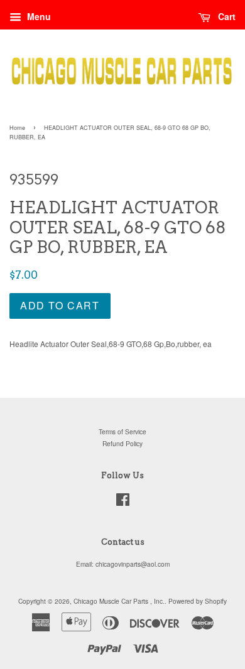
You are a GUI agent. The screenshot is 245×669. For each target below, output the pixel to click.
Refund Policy (122, 443)
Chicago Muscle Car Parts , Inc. (119, 601)
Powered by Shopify (197, 601)
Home (17, 128)
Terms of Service (122, 431)
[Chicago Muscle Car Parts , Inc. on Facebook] (123, 502)
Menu (37, 16)
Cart (225, 16)
